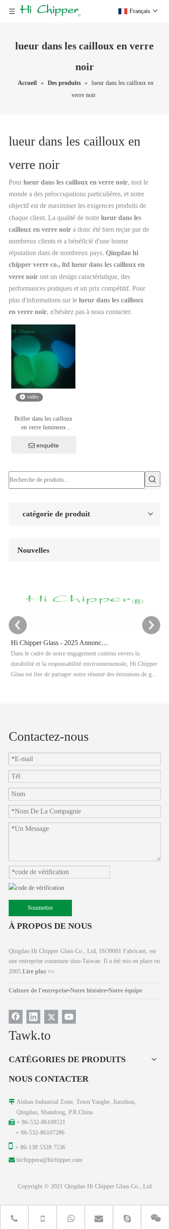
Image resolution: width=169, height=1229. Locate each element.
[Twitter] (51, 1017)
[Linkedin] (33, 1017)
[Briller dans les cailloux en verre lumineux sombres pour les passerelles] (43, 356)
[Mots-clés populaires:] (152, 479)
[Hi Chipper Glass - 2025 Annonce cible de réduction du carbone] (84, 631)
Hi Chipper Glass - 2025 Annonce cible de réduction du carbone (60, 642)
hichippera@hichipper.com (49, 1160)
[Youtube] (69, 1017)
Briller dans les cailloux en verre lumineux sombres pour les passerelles (43, 423)
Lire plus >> (39, 971)
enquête (47, 445)
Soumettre (40, 908)
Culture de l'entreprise (38, 990)
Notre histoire (88, 990)
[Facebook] (16, 1017)
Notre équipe (125, 990)
